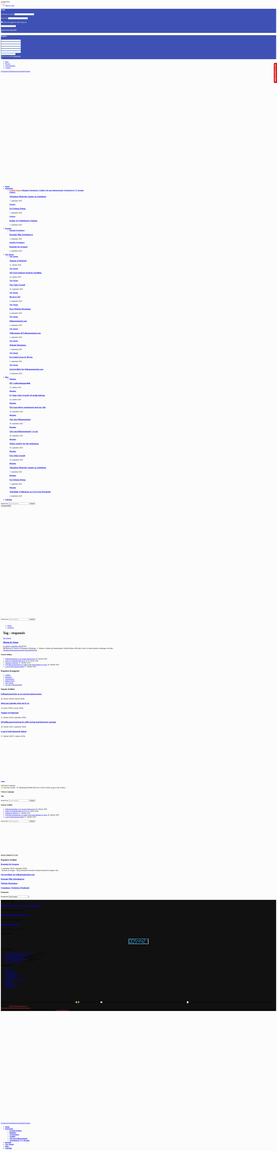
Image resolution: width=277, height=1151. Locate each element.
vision (27, 650)
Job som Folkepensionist (13, 685)
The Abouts (9, 254)
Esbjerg (12, 192)
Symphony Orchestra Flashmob (15, 888)
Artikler (7, 675)
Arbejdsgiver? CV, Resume (20, 1140)
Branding (9, 983)
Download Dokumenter (13, 961)
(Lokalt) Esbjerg (16, 1131)
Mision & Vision (10, 642)
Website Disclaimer (18, 345)
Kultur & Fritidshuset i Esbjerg (23, 221)
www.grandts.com (62, 1010)
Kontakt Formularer (17, 230)
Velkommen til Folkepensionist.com (25, 333)
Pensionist (9, 987)
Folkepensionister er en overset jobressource (20, 659)
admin (7, 646)
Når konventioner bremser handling (26, 273)
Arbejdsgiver (9, 679)
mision (16, 650)
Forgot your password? (9, 30)
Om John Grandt (17, 285)
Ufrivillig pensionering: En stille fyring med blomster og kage (26, 665)
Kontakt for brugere (19, 247)
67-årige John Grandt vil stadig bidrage (27, 395)
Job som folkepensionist (20, 419)
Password (4, 18)
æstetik (5, 650)
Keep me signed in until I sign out (15, 22)
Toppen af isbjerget (18, 261)
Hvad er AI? (15, 297)
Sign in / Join (9, 5)
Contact (7, 68)
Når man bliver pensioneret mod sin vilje (28, 407)
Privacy (7, 64)
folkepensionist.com (18, 321)
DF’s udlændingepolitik (20, 383)
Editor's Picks (9, 681)
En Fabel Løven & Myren (21, 357)
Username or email (7, 14)
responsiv (21, 650)
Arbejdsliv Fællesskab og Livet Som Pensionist (30, 492)
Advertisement (10, 66)
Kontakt (8, 228)
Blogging (13, 379)
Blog (7, 62)
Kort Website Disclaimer (20, 309)
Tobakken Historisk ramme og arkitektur (28, 196)
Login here (17, 56)
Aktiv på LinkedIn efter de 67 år (16, 661)
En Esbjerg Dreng (18, 208)
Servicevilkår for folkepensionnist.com (26, 369)
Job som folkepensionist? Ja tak (24, 431)
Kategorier (9, 188)
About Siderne (11, 985)
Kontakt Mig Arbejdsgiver (21, 235)
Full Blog (8, 500)
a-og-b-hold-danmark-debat (14, 667)
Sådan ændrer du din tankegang (24, 443)
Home (7, 186)
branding (11, 650)
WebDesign (33, 650)
